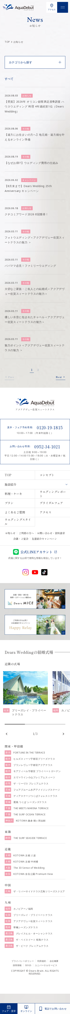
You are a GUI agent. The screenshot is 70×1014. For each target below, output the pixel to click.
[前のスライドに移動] (7, 734)
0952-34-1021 (47, 446)
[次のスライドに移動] (63, 734)
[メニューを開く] (62, 7)
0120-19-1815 (50, 427)
